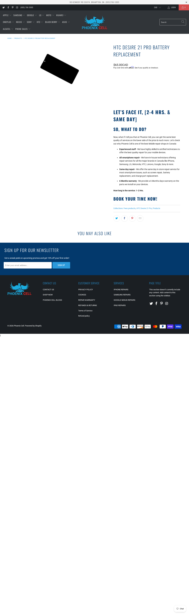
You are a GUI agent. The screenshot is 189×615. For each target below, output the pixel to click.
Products (156, 208)
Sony (29, 21)
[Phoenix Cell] (95, 22)
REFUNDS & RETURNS (87, 305)
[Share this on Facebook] (124, 218)
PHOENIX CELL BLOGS (52, 300)
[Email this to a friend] (140, 218)
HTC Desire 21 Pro (144, 208)
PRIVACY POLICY (85, 289)
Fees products (130, 208)
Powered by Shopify (33, 326)
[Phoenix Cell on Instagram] (17, 7)
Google (31, 15)
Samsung (18, 15)
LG (40, 15)
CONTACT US (48, 289)
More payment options (163, 96)
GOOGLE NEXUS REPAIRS (124, 300)
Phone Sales (21, 28)
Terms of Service (85, 311)
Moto (49, 15)
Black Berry (51, 21)
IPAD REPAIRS (120, 305)
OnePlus (7, 21)
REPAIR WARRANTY (86, 300)
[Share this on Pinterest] (132, 218)
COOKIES (82, 295)
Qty (114, 76)
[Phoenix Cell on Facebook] (8, 7)
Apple (6, 15)
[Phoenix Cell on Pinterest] (12, 7)
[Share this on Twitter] (116, 218)
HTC (39, 21)
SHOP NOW (48, 295)
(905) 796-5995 (26, 7)
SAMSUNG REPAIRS (122, 295)
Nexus (19, 21)
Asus (65, 21)
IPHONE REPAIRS (121, 289)
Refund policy (84, 316)
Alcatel (7, 28)
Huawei (60, 15)
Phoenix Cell (19, 326)
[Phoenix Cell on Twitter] (3, 7)
